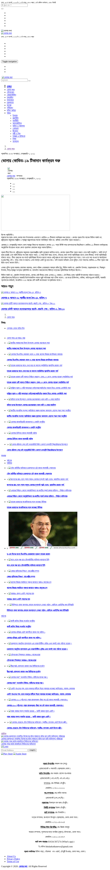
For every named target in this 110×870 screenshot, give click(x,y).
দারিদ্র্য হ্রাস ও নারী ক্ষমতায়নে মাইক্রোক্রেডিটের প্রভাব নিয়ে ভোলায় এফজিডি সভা (37, 393)
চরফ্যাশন (10, 102)
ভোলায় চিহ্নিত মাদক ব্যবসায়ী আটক (20, 439)
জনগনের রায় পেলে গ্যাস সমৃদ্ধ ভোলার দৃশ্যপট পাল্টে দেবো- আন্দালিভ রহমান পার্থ (36, 485)
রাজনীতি (15, 118)
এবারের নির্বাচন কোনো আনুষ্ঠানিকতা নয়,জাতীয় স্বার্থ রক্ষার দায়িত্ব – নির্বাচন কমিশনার (37, 496)
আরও (9, 113)
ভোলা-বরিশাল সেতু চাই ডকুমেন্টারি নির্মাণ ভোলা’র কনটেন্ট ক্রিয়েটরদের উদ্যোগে (35, 450)
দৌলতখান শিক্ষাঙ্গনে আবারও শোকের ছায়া (21, 660)
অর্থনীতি (15, 120)
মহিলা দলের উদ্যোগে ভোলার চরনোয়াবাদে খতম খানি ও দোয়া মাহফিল (31, 405)
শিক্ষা (14, 139)
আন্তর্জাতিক (17, 123)
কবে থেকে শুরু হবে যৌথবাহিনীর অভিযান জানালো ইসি (26, 565)
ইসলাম (15, 115)
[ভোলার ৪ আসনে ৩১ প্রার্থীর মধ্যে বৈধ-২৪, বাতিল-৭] (21, 292)
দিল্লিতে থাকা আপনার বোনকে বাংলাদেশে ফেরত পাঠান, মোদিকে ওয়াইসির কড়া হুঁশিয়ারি (37, 610)
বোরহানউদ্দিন (11, 95)
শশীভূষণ (10, 108)
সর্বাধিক (3, 733)
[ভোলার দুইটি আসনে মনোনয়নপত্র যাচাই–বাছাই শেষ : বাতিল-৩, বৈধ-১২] (28, 303)
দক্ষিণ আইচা (11, 110)
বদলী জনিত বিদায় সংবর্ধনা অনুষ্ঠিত (19, 626)
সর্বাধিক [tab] (9, 463)
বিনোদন (15, 131)
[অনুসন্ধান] (2, 8)
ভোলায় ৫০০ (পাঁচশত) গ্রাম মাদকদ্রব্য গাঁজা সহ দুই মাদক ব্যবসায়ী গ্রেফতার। (35, 705)
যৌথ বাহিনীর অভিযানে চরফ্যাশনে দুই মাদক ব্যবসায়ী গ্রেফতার (29, 473)
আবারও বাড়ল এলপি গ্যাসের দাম (18, 599)
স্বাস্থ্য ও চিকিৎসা (19, 136)
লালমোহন (10, 100)
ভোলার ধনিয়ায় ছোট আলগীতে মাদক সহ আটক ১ (24, 637)
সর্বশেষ (3, 616)
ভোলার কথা (11, 176)
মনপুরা (9, 105)
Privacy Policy (13, 859)
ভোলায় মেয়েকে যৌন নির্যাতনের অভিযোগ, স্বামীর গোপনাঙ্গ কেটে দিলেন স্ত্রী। (34, 728)
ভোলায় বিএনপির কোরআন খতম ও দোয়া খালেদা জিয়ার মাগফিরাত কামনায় (32, 360)
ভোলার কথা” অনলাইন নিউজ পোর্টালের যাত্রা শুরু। (25, 683)
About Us (11, 856)
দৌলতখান (10, 92)
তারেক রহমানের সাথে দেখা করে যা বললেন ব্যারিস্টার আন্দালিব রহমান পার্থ (32, 371)
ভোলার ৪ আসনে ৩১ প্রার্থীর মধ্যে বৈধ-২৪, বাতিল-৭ (24, 297)
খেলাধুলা (15, 128)
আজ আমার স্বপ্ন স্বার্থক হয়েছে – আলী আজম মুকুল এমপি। (29, 716)
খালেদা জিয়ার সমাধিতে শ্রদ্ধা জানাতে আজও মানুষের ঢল (27, 588)
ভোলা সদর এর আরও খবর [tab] (16, 338)
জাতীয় (9, 87)
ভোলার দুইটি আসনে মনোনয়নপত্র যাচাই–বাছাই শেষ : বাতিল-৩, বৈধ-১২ (33, 308)
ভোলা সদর (10, 89)
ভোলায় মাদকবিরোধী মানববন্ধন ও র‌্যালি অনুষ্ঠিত (24, 427)
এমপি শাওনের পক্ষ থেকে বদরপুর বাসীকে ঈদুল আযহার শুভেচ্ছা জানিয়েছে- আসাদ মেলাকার (39, 694)
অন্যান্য (16, 141)
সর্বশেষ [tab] (9, 460)
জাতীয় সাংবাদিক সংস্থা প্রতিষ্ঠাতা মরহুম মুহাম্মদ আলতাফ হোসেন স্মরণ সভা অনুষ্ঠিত (37, 416)
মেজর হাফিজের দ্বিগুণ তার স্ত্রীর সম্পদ (21, 576)
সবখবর (3, 455)
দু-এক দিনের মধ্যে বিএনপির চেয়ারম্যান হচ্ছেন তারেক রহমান (28, 554)
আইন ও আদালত (19, 126)
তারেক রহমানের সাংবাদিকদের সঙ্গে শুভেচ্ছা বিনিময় (24, 507)
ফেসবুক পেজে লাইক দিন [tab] (15, 328)
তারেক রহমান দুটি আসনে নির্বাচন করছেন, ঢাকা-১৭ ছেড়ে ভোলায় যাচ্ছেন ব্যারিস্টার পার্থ (38, 382)
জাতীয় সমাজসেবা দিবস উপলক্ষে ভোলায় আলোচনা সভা (26, 348)
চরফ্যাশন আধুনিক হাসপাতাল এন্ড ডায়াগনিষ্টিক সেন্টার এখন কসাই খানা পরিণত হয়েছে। (37, 649)
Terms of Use (13, 861)
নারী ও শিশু (16, 133)
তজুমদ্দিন (10, 97)
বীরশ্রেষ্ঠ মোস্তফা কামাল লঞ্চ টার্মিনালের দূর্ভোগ (24, 671)
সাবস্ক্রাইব (32, 750)
